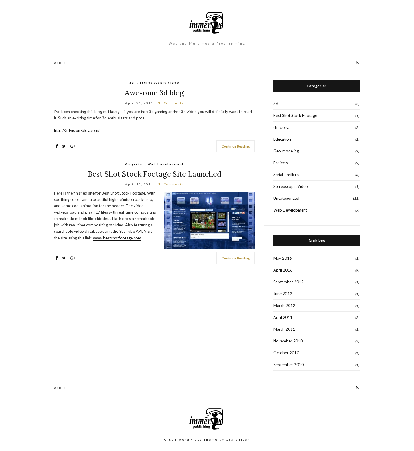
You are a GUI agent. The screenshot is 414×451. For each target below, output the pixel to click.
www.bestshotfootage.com (117, 238)
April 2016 (282, 270)
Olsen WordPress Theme (191, 439)
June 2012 (282, 293)
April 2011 (282, 317)
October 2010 (286, 352)
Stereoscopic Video (159, 82)
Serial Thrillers (286, 174)
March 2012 (284, 305)
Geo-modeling (286, 151)
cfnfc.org (281, 127)
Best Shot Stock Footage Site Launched (154, 174)
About (60, 63)
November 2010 (288, 341)
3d (131, 82)
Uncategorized (286, 198)
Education (282, 139)
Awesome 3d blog (154, 93)
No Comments (171, 103)
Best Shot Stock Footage (295, 115)
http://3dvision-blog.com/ (77, 130)
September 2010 (288, 364)
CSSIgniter (238, 439)
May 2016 (282, 258)
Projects (133, 164)
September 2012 (288, 281)
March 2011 (284, 329)
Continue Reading (236, 146)
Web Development (166, 164)
